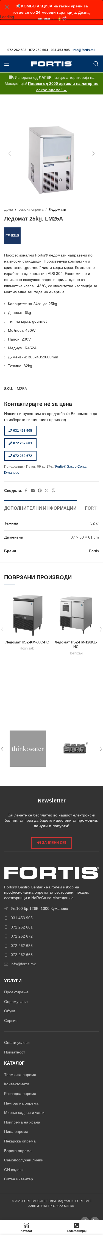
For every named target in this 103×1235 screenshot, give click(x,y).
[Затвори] (7, 7)
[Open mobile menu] (6, 63)
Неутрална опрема (21, 1103)
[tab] (40, 507)
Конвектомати (16, 1084)
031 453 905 (22, 431)
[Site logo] (51, 63)
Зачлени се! (54, 843)
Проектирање (16, 992)
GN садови (14, 1169)
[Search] (96, 63)
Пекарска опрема (20, 1141)
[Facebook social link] (26, 490)
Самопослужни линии (23, 1160)
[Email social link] (32, 490)
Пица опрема (16, 1131)
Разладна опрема (20, 1093)
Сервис (10, 1020)
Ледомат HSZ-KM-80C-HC (27, 642)
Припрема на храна (22, 1122)
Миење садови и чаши (24, 1112)
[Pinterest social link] (39, 490)
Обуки (9, 1011)
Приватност (14, 1052)
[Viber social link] (53, 490)
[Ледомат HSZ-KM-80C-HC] (27, 615)
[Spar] (75, 749)
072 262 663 (22, 954)
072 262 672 (22, 456)
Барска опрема (30, 209)
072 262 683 (22, 443)
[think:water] (27, 749)
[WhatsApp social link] (46, 490)
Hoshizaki (27, 648)
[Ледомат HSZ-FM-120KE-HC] (76, 615)
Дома (8, 209)
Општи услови (17, 1042)
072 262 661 (22, 927)
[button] (9, 153)
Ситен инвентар (18, 1179)
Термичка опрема (20, 1074)
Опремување (16, 1001)
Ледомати (57, 209)
